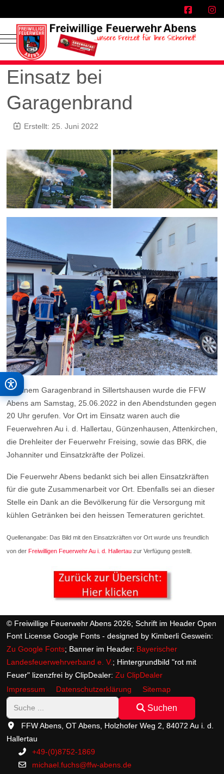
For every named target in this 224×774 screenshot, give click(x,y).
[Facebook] (188, 10)
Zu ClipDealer (139, 675)
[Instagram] (212, 10)
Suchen (161, 708)
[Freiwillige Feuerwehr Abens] (112, 39)
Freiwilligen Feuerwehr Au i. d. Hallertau (80, 551)
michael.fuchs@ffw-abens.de (82, 764)
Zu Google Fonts (36, 649)
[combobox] (63, 707)
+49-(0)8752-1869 (63, 751)
